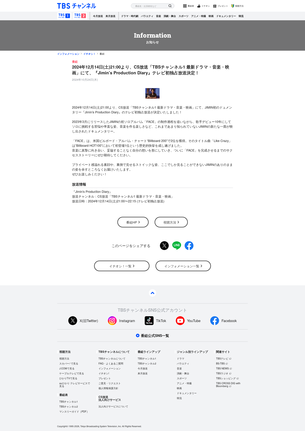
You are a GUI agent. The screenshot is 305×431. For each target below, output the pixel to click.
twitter (164, 245)
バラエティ (147, 16)
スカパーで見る (68, 363)
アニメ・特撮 (198, 16)
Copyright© (62, 426)
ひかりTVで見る (68, 378)
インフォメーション (68, 53)
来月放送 (110, 16)
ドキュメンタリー (226, 16)
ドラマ (180, 358)
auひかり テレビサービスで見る (74, 384)
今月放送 (98, 16)
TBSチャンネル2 (80, 15)
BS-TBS (220, 363)
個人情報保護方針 (108, 388)
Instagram (127, 320)
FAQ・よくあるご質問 (110, 363)
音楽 (158, 16)
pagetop (152, 293)
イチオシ (205, 5)
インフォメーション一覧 (181, 266)
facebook (189, 245)
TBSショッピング (226, 378)
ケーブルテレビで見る (71, 373)
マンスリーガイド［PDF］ (74, 411)
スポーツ (184, 16)
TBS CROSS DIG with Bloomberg (228, 384)
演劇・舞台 (170, 16)
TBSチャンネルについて (111, 358)
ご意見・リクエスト (109, 383)
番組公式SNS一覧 (155, 335)
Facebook (229, 320)
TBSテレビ (222, 358)
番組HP (131, 222)
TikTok (161, 320)
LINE (176, 245)
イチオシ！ (89, 53)
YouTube (194, 320)
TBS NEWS (222, 368)
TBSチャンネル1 (64, 15)
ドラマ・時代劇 (129, 16)
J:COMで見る (66, 368)
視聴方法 (239, 5)
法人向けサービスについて (113, 406)
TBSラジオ (222, 373)
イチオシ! (103, 373)
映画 (211, 16)
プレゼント (222, 5)
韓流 (241, 16)
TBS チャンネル (76, 6)
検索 (170, 5)
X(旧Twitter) (89, 320)
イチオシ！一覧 (120, 266)
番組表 (191, 5)
